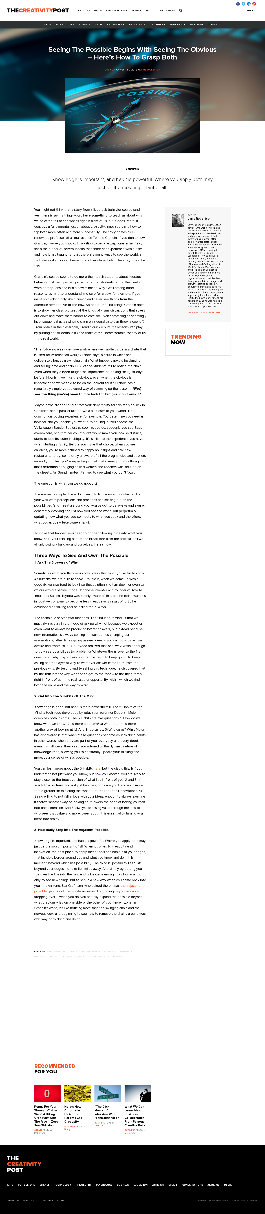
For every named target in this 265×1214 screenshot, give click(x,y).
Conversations (116, 11)
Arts (47, 24)
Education (178, 24)
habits (73, 951)
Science (84, 24)
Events (136, 11)
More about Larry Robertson (204, 313)
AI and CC (214, 24)
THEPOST (24, 1164)
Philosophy (115, 24)
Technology (62, 1185)
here (97, 768)
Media (98, 11)
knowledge (110, 951)
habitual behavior (90, 951)
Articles (84, 11)
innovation (126, 951)
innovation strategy (45, 956)
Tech (98, 24)
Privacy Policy (30, 1200)
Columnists (166, 11)
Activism (196, 24)
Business (158, 24)
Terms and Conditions (52, 1200)
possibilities (115, 956)
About (149, 11)
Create (173, 1185)
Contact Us (13, 1200)
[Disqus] (94, 1012)
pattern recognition (72, 956)
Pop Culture (65, 24)
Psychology (138, 24)
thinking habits (96, 956)
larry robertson (56, 951)
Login (249, 11)
